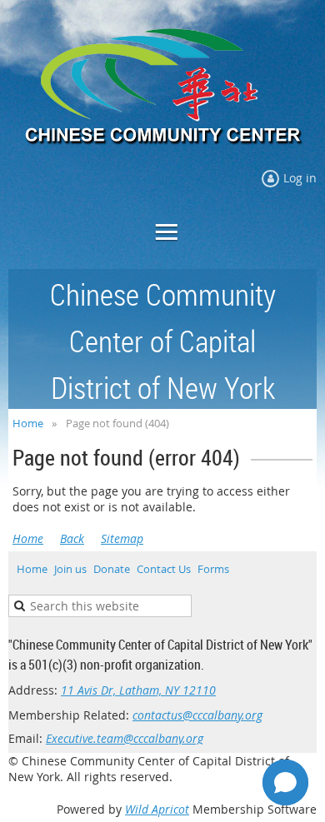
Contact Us (164, 568)
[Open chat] (285, 782)
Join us (70, 568)
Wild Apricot (157, 809)
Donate (111, 568)
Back (72, 538)
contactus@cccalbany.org (197, 715)
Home (27, 423)
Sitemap (122, 538)
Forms (213, 568)
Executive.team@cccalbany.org (124, 738)
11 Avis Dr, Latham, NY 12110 (138, 690)
